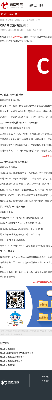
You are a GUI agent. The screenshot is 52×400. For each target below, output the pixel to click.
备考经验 (30, 20)
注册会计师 (10, 14)
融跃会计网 (36, 5)
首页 (11, 20)
